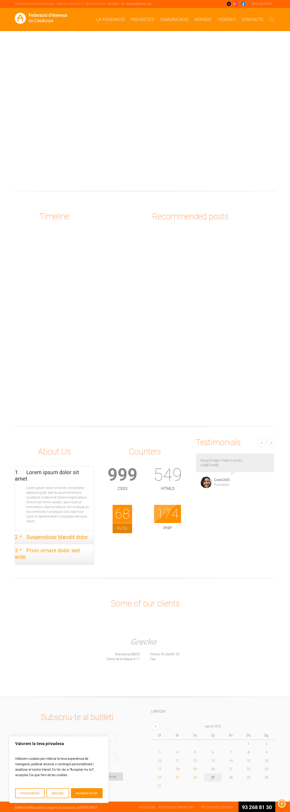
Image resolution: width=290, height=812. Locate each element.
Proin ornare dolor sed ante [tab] (47, 554)
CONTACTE (252, 19)
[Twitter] (135, 678)
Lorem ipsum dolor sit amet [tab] (47, 475)
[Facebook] (116, 678)
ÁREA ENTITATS (262, 3)
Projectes (142, 19)
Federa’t (226, 19)
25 (177, 777)
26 (195, 777)
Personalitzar (30, 793)
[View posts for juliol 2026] (156, 726)
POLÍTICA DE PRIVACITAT (176, 807)
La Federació (111, 19)
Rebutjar (58, 793)
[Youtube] (173, 678)
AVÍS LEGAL (147, 807)
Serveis (202, 19)
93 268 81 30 (116, 3)
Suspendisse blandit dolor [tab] (51, 537)
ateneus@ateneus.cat (138, 3)
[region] (59, 769)
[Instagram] (154, 678)
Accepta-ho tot (86, 793)
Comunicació (174, 19)
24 (159, 777)
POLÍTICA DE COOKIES (217, 807)
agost (213, 726)
